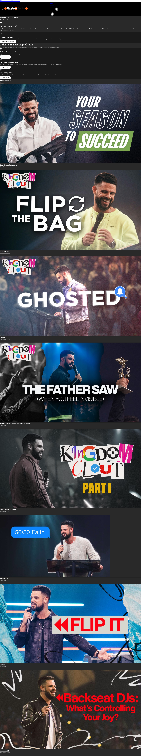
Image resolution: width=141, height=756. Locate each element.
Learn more (5, 57)
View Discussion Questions (8, 41)
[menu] (2, 9)
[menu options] (1, 169)
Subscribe (10, 26)
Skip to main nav (15, 1)
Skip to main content (5, 1)
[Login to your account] (52, 14)
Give (2, 26)
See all (2, 83)
